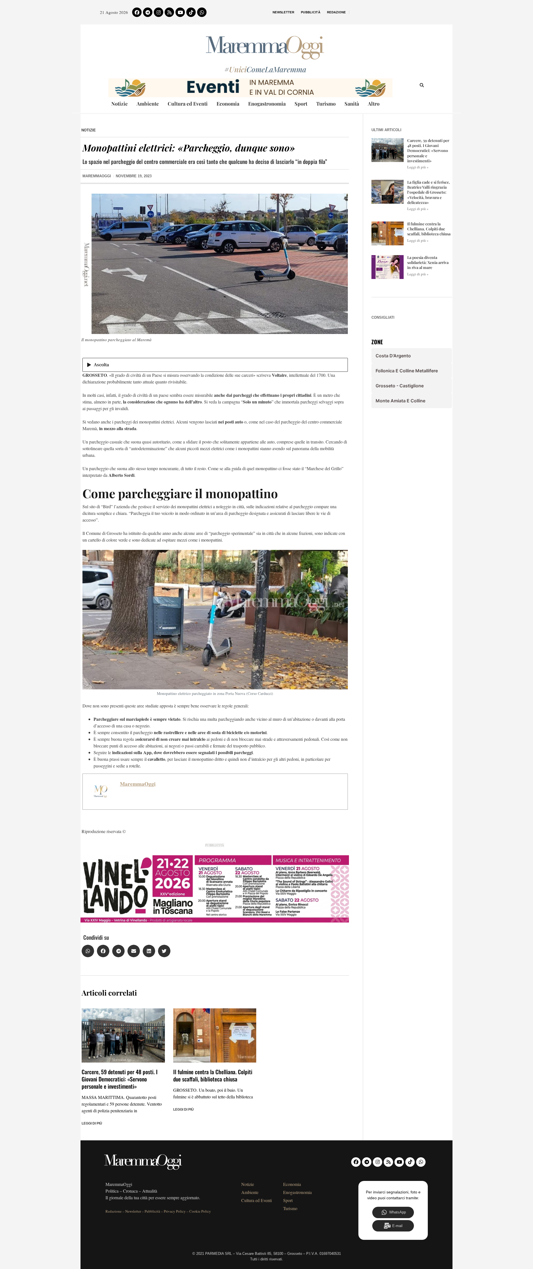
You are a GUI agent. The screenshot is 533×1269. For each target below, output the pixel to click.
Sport (301, 103)
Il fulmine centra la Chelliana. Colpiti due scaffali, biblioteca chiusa (212, 1075)
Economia (228, 103)
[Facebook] (137, 12)
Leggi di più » (418, 166)
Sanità (352, 103)
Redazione (336, 12)
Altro (373, 103)
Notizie (119, 103)
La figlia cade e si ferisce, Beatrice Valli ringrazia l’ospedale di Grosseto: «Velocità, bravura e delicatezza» (428, 192)
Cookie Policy (200, 1211)
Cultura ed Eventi (188, 103)
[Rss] (169, 12)
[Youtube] (180, 12)
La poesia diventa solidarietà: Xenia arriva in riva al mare (428, 262)
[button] (88, 951)
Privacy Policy (175, 1211)
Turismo (326, 103)
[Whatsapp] (202, 12)
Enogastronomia (267, 103)
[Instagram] (158, 12)
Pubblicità (310, 12)
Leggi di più (92, 1123)
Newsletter (283, 12)
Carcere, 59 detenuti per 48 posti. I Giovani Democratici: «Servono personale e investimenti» (120, 1079)
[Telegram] (147, 12)
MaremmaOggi (137, 784)
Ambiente (148, 103)
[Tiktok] (191, 12)
